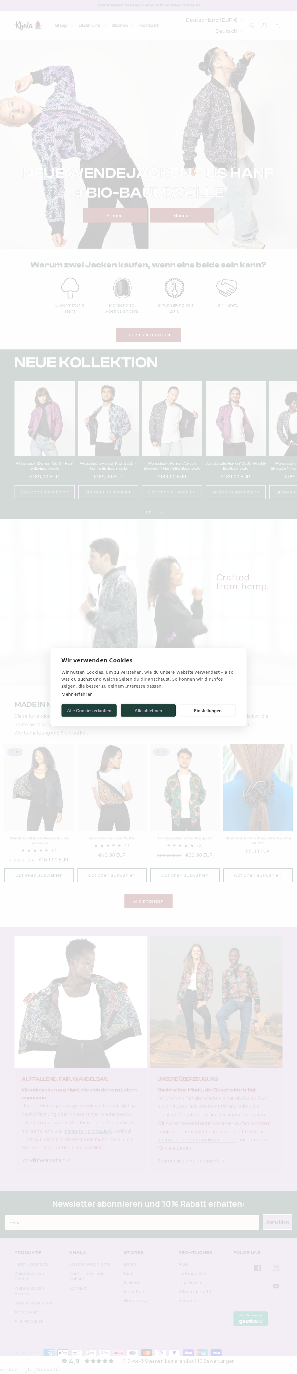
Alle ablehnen (148, 710)
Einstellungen (208, 710)
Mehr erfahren (77, 694)
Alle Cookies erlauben (89, 710)
